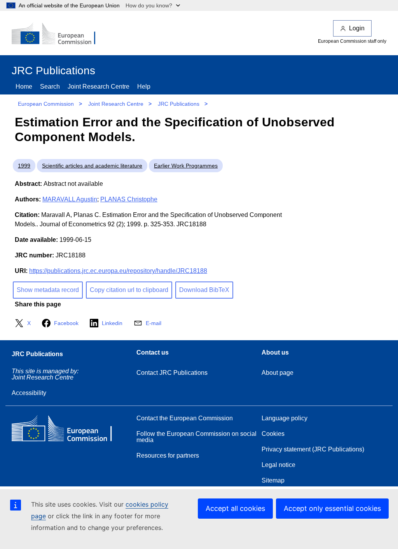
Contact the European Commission (184, 418)
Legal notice (278, 465)
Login (357, 28)
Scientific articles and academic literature (92, 166)
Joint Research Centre (98, 86)
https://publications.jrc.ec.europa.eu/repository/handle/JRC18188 (118, 271)
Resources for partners (167, 455)
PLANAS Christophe (128, 199)
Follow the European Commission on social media (196, 436)
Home (24, 86)
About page (277, 372)
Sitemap (273, 480)
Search (50, 86)
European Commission (46, 104)
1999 (24, 166)
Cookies (273, 433)
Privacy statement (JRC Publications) (313, 449)
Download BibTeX (204, 290)
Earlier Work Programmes (186, 166)
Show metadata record (48, 290)
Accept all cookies (235, 508)
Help (143, 86)
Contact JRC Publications (172, 372)
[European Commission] (59, 34)
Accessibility (29, 393)
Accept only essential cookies (332, 508)
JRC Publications (178, 104)
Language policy (284, 418)
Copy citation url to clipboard (129, 290)
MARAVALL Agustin (69, 199)
